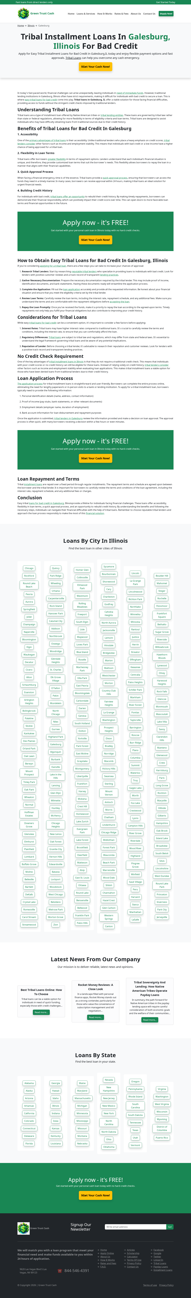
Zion (55, 924)
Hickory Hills (108, 768)
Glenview (29, 834)
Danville (55, 767)
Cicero (29, 669)
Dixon (109, 738)
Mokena (82, 798)
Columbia (135, 757)
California (29, 1113)
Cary (108, 589)
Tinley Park (29, 782)
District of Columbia (162, 1128)
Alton (29, 677)
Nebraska (82, 1143)
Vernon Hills (55, 856)
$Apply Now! (166, 13)
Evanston (29, 692)
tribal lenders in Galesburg (68, 418)
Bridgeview (109, 652)
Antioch (109, 802)
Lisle (82, 629)
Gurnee (56, 729)
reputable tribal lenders (84, 271)
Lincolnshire (161, 868)
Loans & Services (86, 13)
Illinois (31, 25)
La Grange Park (135, 582)
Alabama (29, 1083)
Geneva (82, 715)
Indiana (56, 1113)
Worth (135, 795)
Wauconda (109, 855)
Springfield (29, 609)
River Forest (135, 704)
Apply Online (107, 1253)
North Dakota (109, 1131)
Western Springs (108, 917)
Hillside (162, 808)
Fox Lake (135, 803)
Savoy (162, 729)
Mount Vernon (109, 793)
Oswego (55, 643)
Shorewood (109, 581)
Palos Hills (82, 923)
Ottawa (82, 885)
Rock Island (56, 605)
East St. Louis (82, 877)
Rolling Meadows (82, 605)
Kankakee (29, 733)
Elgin (29, 647)
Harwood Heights (162, 682)
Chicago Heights (55, 825)
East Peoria (82, 685)
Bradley (109, 746)
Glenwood (161, 755)
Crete (162, 762)
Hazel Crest (109, 900)
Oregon (135, 1081)
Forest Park (109, 847)
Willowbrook (162, 647)
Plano (135, 750)
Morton (109, 683)
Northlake (135, 606)
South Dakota (135, 1115)
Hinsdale (108, 645)
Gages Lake (135, 787)
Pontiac (135, 712)
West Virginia (162, 1104)
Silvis (162, 860)
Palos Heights (135, 682)
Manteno (162, 747)
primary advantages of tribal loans (47, 140)
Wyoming (162, 1119)
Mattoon (108, 668)
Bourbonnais (109, 574)
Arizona (29, 1098)
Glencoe (162, 699)
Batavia (56, 871)
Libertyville (82, 776)
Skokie (29, 725)
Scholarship (133, 1253)
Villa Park (82, 678)
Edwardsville (55, 864)
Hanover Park (55, 613)
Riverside (162, 639)
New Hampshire (109, 1089)
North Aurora (109, 622)
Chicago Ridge (108, 832)
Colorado (29, 1120)
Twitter (157, 1256)
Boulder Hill (162, 575)
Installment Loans (163, 1270)
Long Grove (162, 785)
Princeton (162, 894)
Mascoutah (162, 714)
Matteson (82, 862)
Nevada (109, 1079)
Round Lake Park (162, 885)
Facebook (159, 1249)
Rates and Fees (108, 1263)
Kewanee (135, 667)
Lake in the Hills (55, 776)
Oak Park (29, 789)
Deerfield (82, 855)
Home (71, 13)
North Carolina (108, 1122)
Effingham (135, 659)
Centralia (135, 674)
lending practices (109, 274)
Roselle (82, 659)
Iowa (55, 1120)
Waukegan (29, 654)
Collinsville (82, 577)
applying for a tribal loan (53, 265)
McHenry (56, 815)
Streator (135, 652)
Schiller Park (135, 689)
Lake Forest (82, 839)
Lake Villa (162, 721)
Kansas (55, 1128)
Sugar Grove (162, 631)
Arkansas (29, 1105)
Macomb (109, 761)
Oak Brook (162, 830)
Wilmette (55, 800)
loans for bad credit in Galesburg (46, 503)
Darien (82, 708)
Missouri (82, 1128)
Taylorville (135, 720)
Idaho (56, 1098)
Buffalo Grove (29, 864)
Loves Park (82, 644)
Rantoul (135, 629)
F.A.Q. (103, 1266)
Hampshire (162, 823)
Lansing (56, 785)
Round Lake (82, 892)
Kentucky (56, 1136)
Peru (135, 889)
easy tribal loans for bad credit (41, 99)
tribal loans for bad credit (42, 322)
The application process (30, 383)
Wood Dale (109, 877)
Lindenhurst (108, 824)
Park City (162, 909)
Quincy (55, 568)
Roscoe (135, 735)
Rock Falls (162, 691)
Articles (131, 1249)
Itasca (135, 904)
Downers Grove (29, 825)
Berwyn (29, 763)
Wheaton (29, 797)
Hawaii (55, 1090)
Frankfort (82, 783)
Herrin (135, 644)
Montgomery (82, 768)
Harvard (135, 897)
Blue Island (82, 652)
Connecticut (29, 1128)
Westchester (108, 675)
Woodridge (56, 651)
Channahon (109, 892)
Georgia (55, 1083)
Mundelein (55, 703)
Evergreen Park (82, 830)
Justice (135, 637)
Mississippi (82, 1120)
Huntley (56, 808)
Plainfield (29, 849)
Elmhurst (29, 841)
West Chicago (56, 894)
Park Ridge (55, 575)
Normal (29, 804)
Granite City (55, 849)
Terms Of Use (134, 1260)
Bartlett (29, 886)
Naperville (29, 631)
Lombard (29, 856)
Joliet (29, 616)
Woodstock (56, 886)
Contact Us (149, 13)
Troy (135, 780)
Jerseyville (162, 917)
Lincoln (135, 573)
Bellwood (82, 907)
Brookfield (82, 847)
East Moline (82, 753)
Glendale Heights (55, 660)
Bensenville (82, 900)
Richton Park (135, 599)
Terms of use (150, 1285)
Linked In (158, 1260)
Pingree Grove (135, 865)
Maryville (162, 800)
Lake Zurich (82, 821)
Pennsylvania (135, 1089)
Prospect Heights (109, 729)
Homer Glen (82, 569)
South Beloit (161, 853)
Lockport (55, 879)
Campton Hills (135, 825)
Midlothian (109, 839)
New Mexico (108, 1105)
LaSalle (135, 919)
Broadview (162, 845)
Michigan (82, 1105)
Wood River (135, 848)
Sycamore (109, 566)
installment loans (33, 484)
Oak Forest (56, 841)
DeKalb (29, 894)
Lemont (109, 637)
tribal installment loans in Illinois (66, 361)
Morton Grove (55, 917)
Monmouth (162, 706)
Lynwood (162, 665)
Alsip (82, 870)
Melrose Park (56, 909)
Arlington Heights (29, 701)
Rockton (162, 793)
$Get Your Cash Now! (95, 240)
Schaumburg (29, 684)
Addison (55, 628)
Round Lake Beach (29, 585)
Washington (108, 720)
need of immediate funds (130, 92)
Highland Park (55, 736)
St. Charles (55, 669)
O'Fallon (55, 688)
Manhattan (135, 912)
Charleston (109, 596)
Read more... (41, 1012)
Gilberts (162, 815)
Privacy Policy (134, 1263)
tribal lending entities (112, 115)
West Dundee (162, 876)
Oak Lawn (29, 756)
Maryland (82, 1090)
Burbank (55, 759)
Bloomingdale (82, 693)
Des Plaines (29, 741)
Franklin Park (82, 915)
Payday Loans (161, 1266)
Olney (162, 673)
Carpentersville (56, 598)
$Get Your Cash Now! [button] (95, 66)
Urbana (56, 590)
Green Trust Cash (42, 13)
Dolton (82, 730)
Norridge (109, 753)
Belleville (29, 879)
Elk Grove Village (56, 679)
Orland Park (29, 748)
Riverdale (135, 840)
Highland (135, 855)
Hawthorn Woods (162, 656)
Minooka (135, 621)
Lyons (135, 818)
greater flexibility (57, 159)
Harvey (82, 791)
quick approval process (115, 177)
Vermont (135, 1145)
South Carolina (135, 1106)
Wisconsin (162, 1111)
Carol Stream (29, 917)
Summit (135, 765)
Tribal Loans (73, 58)
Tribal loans (55, 337)
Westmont (82, 595)
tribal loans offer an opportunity (67, 196)
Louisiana (56, 1143)
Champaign (29, 624)
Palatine (29, 718)
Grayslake (82, 761)
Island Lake (162, 838)
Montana (82, 1136)
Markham (135, 697)
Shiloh (109, 885)
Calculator (132, 1256)
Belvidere (56, 902)
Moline (29, 871)
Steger (161, 590)
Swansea (109, 776)
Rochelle (161, 598)
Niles (55, 721)
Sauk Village (135, 881)
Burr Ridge (135, 742)
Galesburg (55, 744)
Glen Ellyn (55, 793)
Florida (29, 1143)
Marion (109, 660)
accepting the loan (119, 301)
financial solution (95, 513)
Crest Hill (82, 806)
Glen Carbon (108, 907)
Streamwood (29, 924)
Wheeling (56, 583)
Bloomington (29, 639)
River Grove (135, 833)
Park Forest (82, 746)
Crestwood (135, 810)
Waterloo (135, 772)
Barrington (135, 727)
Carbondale (82, 700)
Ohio (108, 1139)
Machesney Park (82, 669)
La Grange (108, 712)
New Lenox (56, 834)
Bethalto (161, 624)
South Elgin (82, 621)
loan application (71, 289)
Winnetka (135, 614)
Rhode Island (135, 1096)
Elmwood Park (82, 586)
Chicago (29, 568)
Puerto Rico (162, 1137)
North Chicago (55, 712)
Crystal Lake (29, 902)
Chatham (109, 817)
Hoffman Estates (29, 814)
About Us (136, 13)
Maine (82, 1083)
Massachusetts (83, 1098)
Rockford (29, 575)
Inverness (162, 902)
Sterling (109, 783)
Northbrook (55, 636)
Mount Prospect (29, 773)
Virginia (162, 1089)
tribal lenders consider (157, 365)
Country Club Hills (109, 692)
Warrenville (109, 870)
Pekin (56, 695)
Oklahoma (108, 1146)
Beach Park (109, 862)
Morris (108, 809)
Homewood (82, 813)
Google (157, 1253)
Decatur (29, 662)
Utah (135, 1137)
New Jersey (109, 1098)
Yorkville (82, 738)
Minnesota (82, 1113)
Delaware (29, 1136)
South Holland (82, 723)
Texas (135, 1130)
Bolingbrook (29, 710)
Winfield (135, 874)
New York (109, 1113)
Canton (109, 926)
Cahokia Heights (109, 613)
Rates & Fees (121, 13)
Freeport (82, 614)
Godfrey (108, 604)
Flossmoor (162, 605)
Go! (170, 1226)
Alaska (29, 1090)
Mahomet (162, 583)
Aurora (29, 601)
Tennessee (135, 1122)
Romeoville (29, 909)
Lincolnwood (135, 591)
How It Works (104, 13)
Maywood (82, 637)
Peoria (29, 594)
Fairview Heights (108, 703)
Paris (162, 777)
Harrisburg (162, 770)
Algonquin (55, 751)
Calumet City (55, 621)
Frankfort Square (162, 615)
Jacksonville (109, 630)
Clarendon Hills (162, 738)
